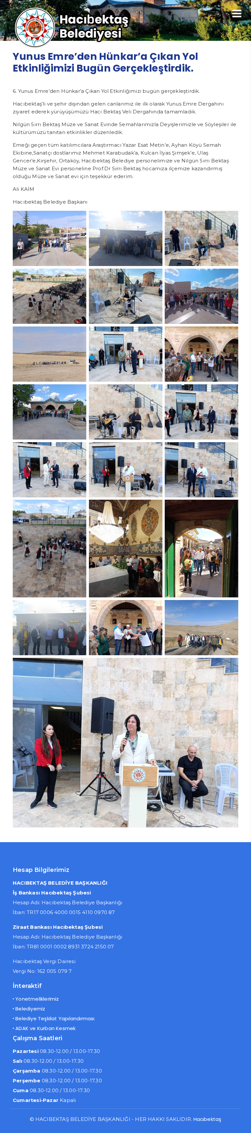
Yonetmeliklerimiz (37, 998)
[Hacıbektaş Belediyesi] (83, 47)
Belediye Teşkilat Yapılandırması (54, 1018)
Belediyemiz (30, 1008)
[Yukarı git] (239, 1121)
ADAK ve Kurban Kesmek (45, 1028)
